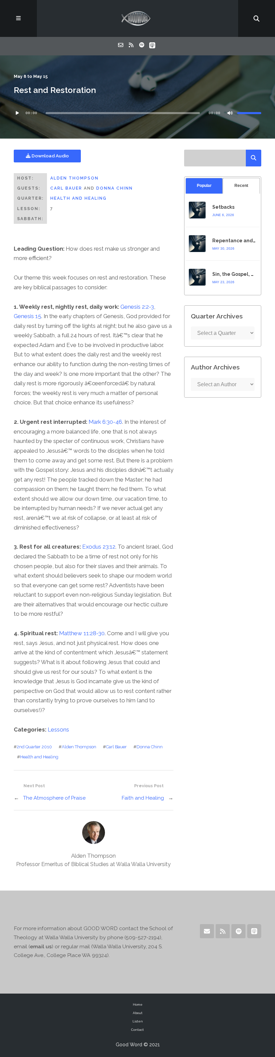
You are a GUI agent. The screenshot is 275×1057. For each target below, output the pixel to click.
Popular (204, 185)
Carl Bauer (66, 188)
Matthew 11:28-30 (82, 633)
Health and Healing (78, 198)
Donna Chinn (114, 188)
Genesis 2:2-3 (137, 306)
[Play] (17, 113)
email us (41, 946)
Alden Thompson (74, 178)
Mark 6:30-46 (105, 421)
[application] (137, 113)
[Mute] (229, 113)
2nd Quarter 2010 (34, 746)
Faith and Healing (143, 798)
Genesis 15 (27, 316)
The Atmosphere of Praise (54, 798)
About (138, 1013)
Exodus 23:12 (98, 546)
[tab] (204, 186)
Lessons (58, 729)
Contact (137, 1029)
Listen (137, 1021)
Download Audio (50, 155)
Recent (241, 185)
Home (138, 1004)
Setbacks (223, 207)
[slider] (249, 113)
